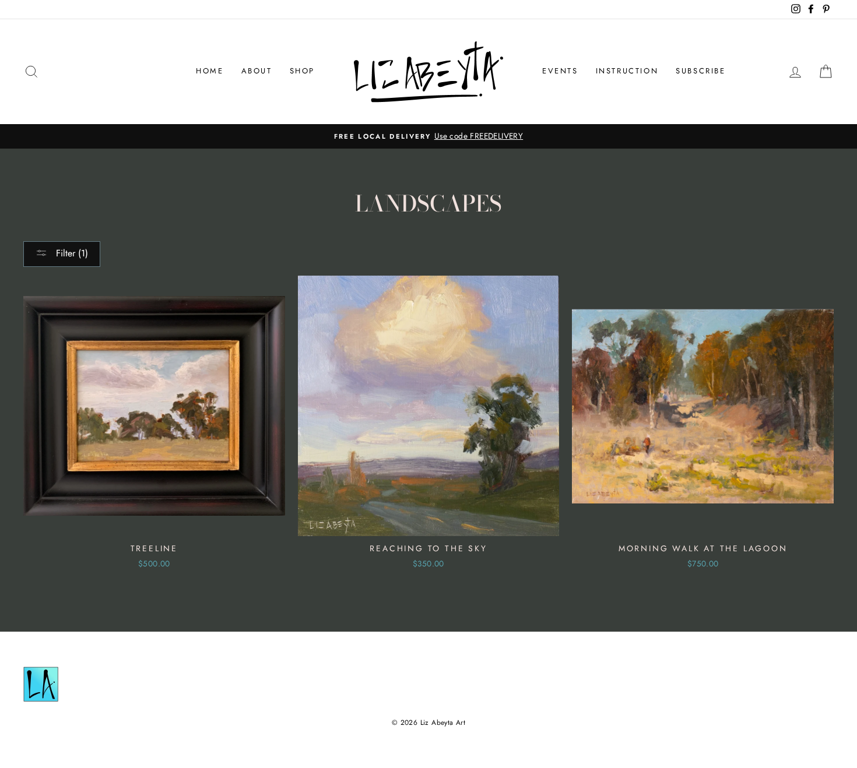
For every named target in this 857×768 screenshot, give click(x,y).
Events (560, 70)
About (256, 70)
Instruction (627, 70)
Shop (302, 70)
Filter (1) (70, 253)
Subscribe (700, 70)
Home (209, 70)
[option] (428, 136)
